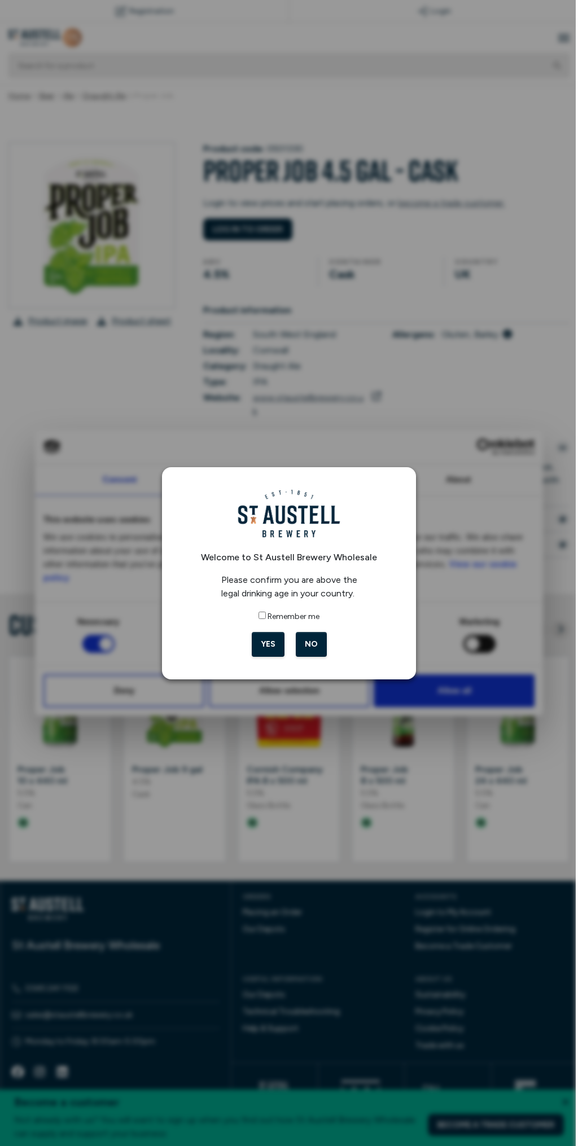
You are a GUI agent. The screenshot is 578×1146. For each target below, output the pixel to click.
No (306, 644)
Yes (263, 644)
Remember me (290, 616)
